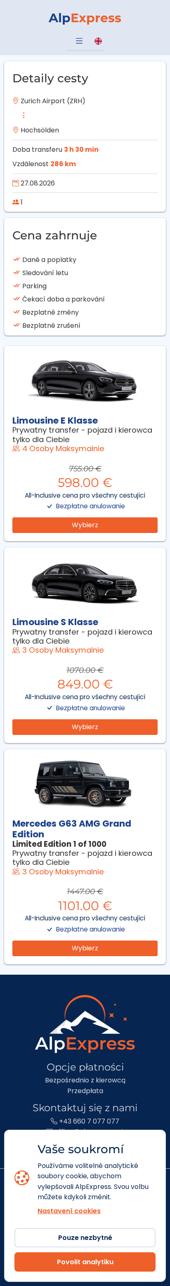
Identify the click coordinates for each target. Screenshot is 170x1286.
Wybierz (85, 525)
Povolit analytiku (85, 1262)
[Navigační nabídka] (79, 41)
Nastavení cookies (69, 1211)
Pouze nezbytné (85, 1237)
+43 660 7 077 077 (88, 1121)
